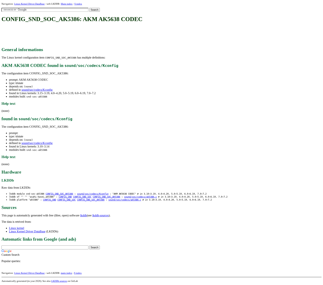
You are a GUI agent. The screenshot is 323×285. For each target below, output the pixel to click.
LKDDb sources (59, 281)
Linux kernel (16, 228)
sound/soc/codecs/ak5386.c (140, 197)
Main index (67, 3)
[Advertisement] (69, 35)
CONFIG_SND (65, 197)
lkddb (83, 215)
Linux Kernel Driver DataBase (29, 3)
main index (66, 273)
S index (78, 3)
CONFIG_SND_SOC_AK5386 (59, 194)
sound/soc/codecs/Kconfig (37, 89)
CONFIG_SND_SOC (82, 197)
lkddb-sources (100, 215)
